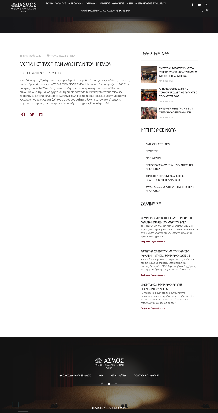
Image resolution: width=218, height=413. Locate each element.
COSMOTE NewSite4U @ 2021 (109, 407)
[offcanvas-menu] (207, 10)
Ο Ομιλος (60, 3)
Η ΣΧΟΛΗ (76, 3)
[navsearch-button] (201, 10)
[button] (23, 114)
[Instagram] (116, 383)
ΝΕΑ (131, 3)
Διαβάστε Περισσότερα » (153, 241)
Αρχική (49, 3)
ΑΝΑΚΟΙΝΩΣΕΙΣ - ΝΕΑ (62, 55)
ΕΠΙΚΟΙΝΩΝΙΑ (123, 10)
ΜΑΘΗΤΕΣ (105, 3)
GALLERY (90, 3)
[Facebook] (192, 4)
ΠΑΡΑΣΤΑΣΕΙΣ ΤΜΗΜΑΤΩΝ (151, 3)
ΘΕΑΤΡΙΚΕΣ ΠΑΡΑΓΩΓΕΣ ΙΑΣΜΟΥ (98, 10)
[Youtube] (199, 4)
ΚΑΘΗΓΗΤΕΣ (118, 3)
